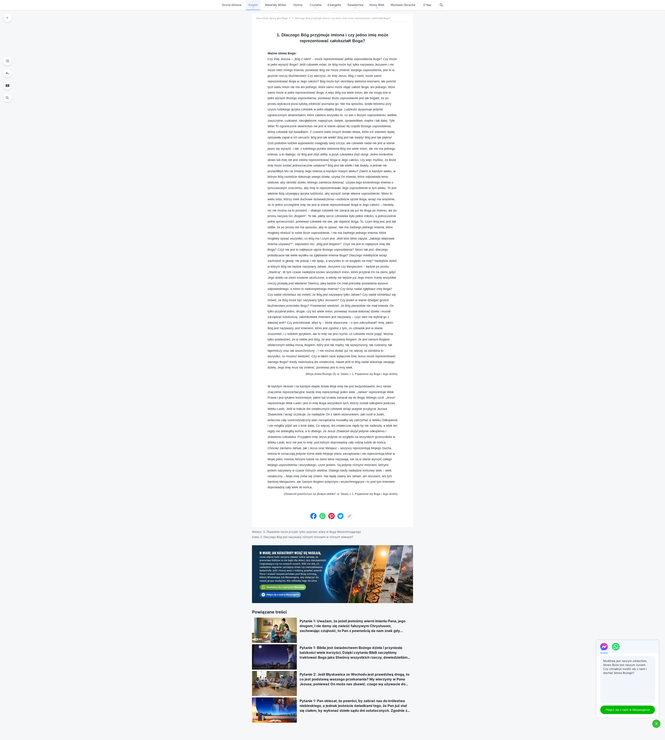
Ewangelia (334, 5)
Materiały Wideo (275, 5)
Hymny (298, 5)
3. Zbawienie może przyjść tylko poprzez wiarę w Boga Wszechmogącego (312, 531)
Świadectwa (355, 5)
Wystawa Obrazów (403, 5)
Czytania (315, 5)
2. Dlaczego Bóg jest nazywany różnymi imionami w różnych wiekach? (306, 537)
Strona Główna (231, 5)
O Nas (427, 5)
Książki (253, 5)
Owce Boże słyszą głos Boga (272, 18)
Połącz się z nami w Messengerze (628, 709)
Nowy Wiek (377, 5)
